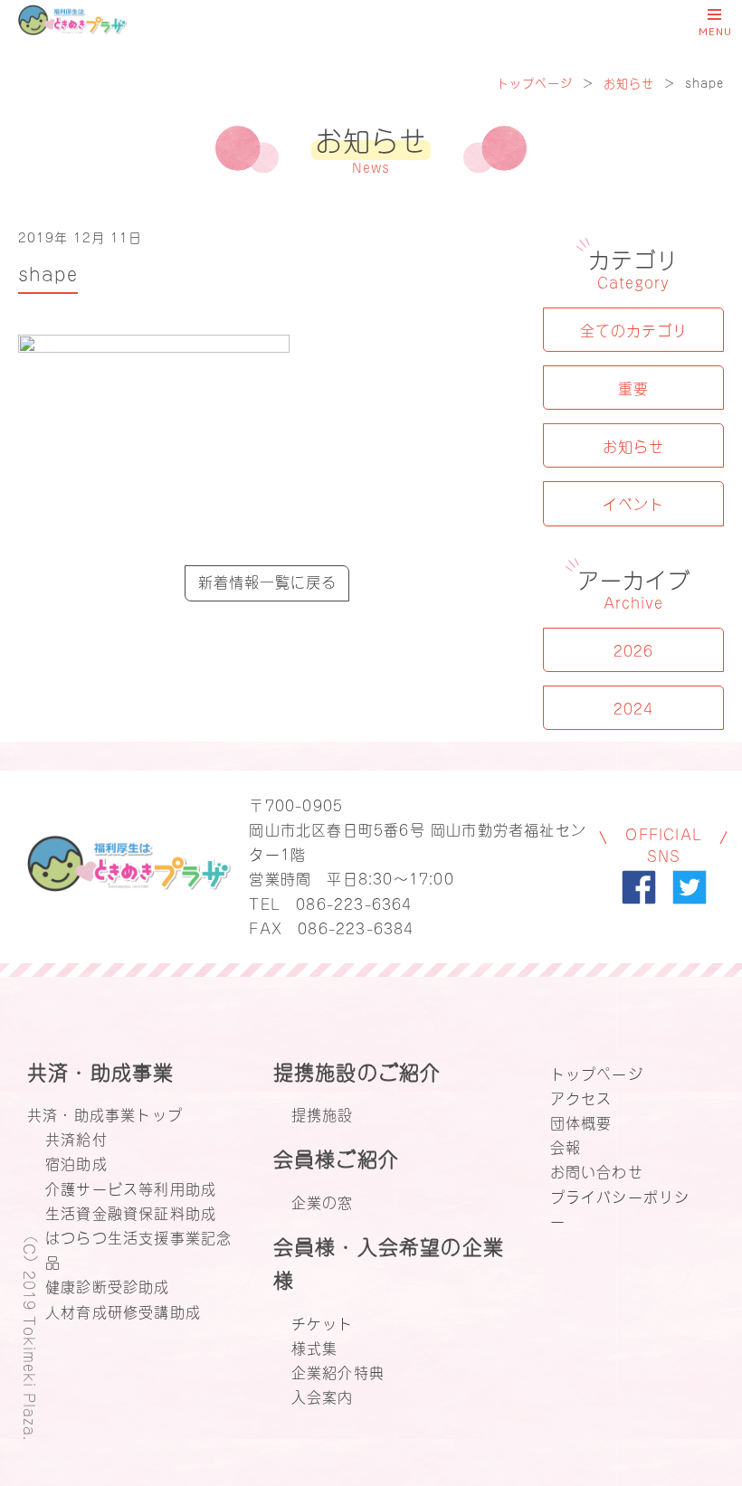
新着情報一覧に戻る (267, 581)
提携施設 (322, 1113)
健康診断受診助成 (107, 1285)
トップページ (535, 82)
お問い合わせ (596, 1170)
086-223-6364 (354, 903)
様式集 (314, 1347)
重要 (633, 387)
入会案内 (322, 1396)
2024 (633, 707)
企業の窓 (322, 1201)
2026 (633, 649)
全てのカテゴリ (634, 329)
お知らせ (629, 82)
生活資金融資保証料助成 (130, 1212)
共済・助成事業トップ (105, 1113)
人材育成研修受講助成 (123, 1310)
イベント (633, 503)
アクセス (581, 1097)
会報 (565, 1146)
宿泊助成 (76, 1162)
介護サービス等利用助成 (130, 1187)
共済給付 (76, 1138)
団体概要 (581, 1121)
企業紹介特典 (338, 1371)
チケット (322, 1322)
